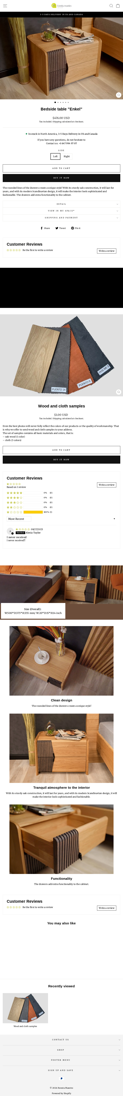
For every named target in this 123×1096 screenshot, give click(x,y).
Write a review (107, 250)
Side (61, 150)
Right (67, 156)
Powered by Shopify (61, 1093)
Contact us (60, 1040)
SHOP (60, 1050)
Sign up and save (60, 1070)
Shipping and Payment (61, 218)
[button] (14, 512)
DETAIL (61, 204)
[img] (23, 529)
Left (55, 156)
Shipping (57, 121)
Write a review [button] (107, 484)
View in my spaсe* (61, 211)
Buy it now (61, 178)
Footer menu (60, 1060)
